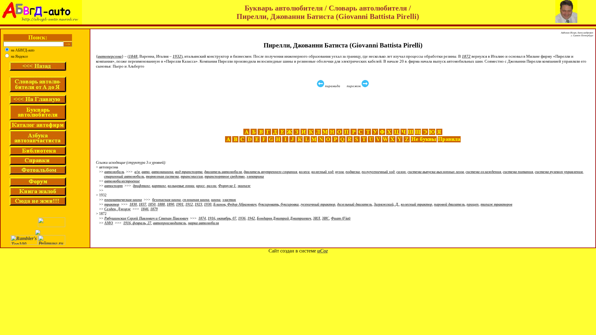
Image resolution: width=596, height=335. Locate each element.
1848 (133, 56)
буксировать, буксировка (278, 204)
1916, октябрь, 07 (222, 218)
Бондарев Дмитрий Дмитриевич (284, 218)
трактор (111, 204)
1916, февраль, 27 (137, 223)
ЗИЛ (316, 218)
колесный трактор (416, 204)
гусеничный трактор (317, 204)
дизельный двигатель (354, 204)
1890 (170, 204)
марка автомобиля (203, 223)
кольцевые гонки (181, 186)
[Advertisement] (343, 108)
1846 (144, 209)
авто (146, 172)
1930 (207, 204)
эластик (229, 200)
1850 (152, 204)
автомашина (162, 172)
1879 (154, 209)
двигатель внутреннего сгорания (270, 172)
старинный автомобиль (124, 176)
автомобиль (114, 172)
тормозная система (162, 176)
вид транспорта (188, 172)
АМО (108, 223)
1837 (142, 204)
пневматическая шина (123, 200)
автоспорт (113, 186)
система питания (518, 172)
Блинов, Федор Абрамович (234, 204)
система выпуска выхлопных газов (436, 172)
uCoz (322, 250)
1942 (251, 218)
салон (401, 172)
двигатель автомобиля (223, 172)
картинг (159, 186)
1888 (161, 204)
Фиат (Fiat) (340, 218)
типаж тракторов (496, 204)
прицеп (473, 204)
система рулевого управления (559, 172)
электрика (255, 176)
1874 (202, 218)
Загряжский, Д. (386, 204)
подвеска (352, 172)
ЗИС (325, 218)
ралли (211, 186)
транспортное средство (225, 176)
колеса (304, 172)
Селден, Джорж (117, 209)
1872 (466, 56)
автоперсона (110, 56)
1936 (242, 218)
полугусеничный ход (378, 172)
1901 (179, 204)
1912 (189, 204)
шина (215, 200)
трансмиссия (192, 176)
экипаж (244, 186)
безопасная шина (166, 200)
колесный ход (322, 172)
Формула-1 (227, 186)
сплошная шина (196, 200)
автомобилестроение (122, 181)
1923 (198, 204)
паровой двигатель (449, 204)
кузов (339, 172)
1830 (133, 204)
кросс (200, 186)
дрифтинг (141, 186)
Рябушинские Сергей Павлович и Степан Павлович (146, 218)
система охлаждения (483, 172)
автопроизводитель (169, 223)
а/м (137, 172)
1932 (177, 56)
